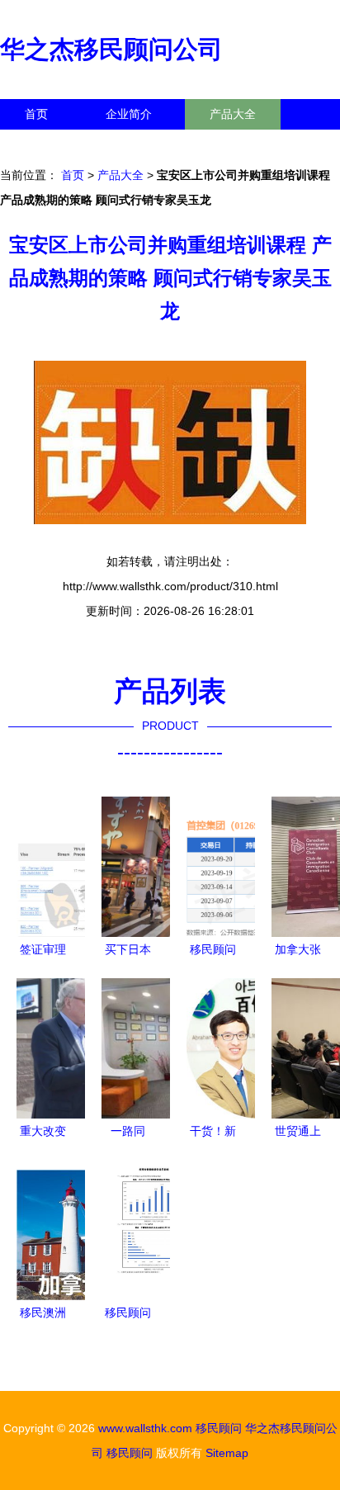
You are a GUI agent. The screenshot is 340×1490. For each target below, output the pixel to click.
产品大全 (233, 114)
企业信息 (152, 144)
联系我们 (48, 144)
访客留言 (256, 144)
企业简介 (129, 114)
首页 (36, 114)
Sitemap (226, 1452)
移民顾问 (219, 1428)
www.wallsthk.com (145, 1428)
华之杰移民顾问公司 (111, 49)
